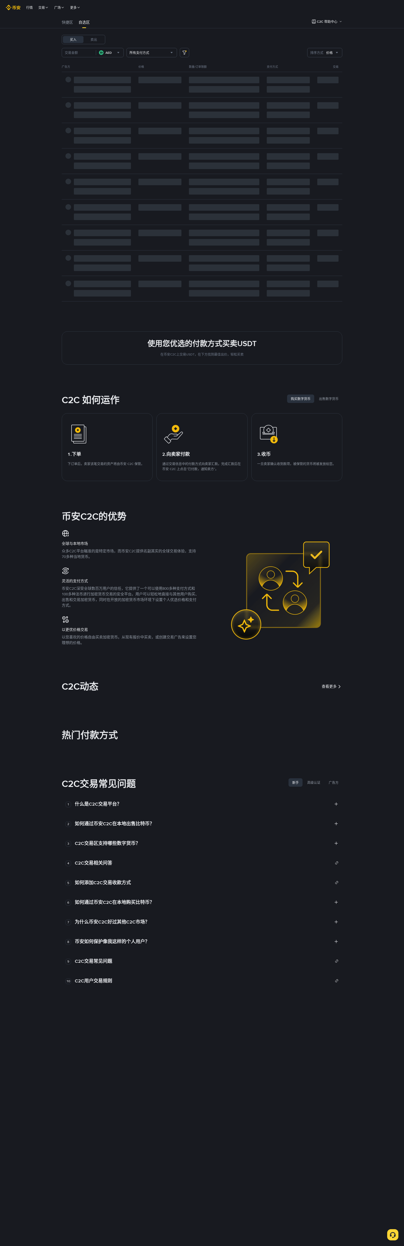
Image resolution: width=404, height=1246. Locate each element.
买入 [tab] (73, 39)
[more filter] (184, 52)
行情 (29, 7)
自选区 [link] (84, 22)
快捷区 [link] (67, 22)
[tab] (67, 22)
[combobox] (110, 52)
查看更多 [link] (329, 686)
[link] (207, 863)
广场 (57, 7)
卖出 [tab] (93, 39)
